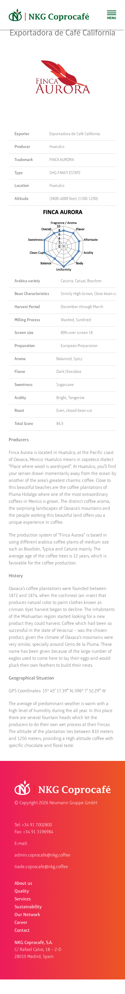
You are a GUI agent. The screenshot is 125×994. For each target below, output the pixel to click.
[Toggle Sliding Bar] (111, 15)
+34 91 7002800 (37, 825)
